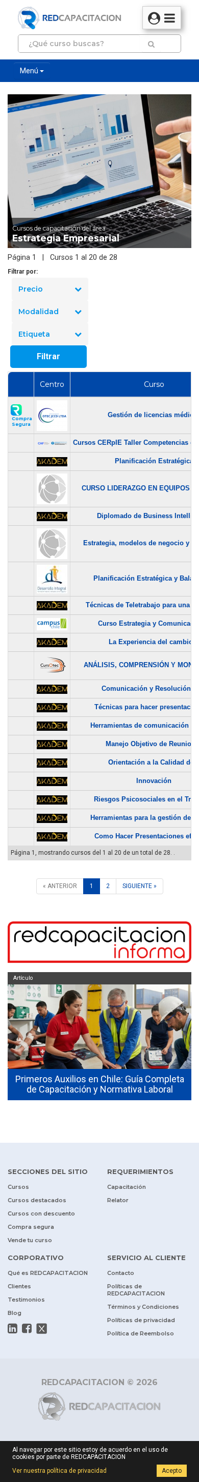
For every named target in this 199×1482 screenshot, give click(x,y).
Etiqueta (34, 334)
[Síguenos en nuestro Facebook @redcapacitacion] (27, 1328)
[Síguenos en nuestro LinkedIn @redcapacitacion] (12, 1328)
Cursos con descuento (41, 1213)
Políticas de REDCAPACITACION (136, 1290)
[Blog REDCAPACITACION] (99, 943)
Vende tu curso (30, 1240)
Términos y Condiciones (143, 1306)
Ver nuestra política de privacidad (59, 1470)
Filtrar (48, 356)
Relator (118, 1200)
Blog (14, 1312)
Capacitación (126, 1186)
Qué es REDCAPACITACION (48, 1273)
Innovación (153, 781)
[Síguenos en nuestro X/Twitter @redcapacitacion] (41, 1328)
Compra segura (31, 1226)
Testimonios (26, 1299)
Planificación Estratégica (154, 461)
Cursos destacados (37, 1200)
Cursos (18, 1186)
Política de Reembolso (140, 1333)
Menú (30, 71)
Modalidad (38, 311)
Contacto (120, 1273)
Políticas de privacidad (141, 1320)
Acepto (172, 1470)
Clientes (19, 1286)
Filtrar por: (23, 271)
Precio (30, 289)
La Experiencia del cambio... (154, 642)
